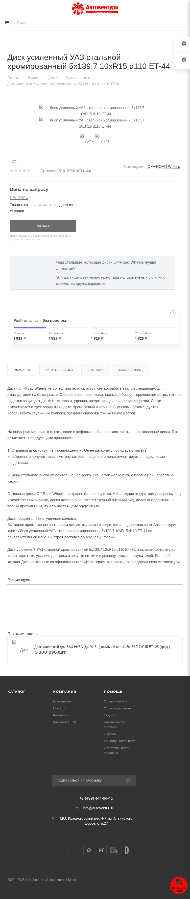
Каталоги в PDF (65, 722)
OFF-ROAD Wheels (163, 166)
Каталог (16, 692)
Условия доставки (117, 708)
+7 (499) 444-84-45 (96, 798)
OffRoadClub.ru (114, 850)
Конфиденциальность (120, 741)
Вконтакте (63, 850)
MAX (88, 850)
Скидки (109, 715)
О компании (62, 701)
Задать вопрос (130, 369)
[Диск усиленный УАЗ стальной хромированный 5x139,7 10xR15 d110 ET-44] (95, 111)
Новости (59, 708)
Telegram (76, 850)
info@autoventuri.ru (98, 808)
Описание (22, 369)
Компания (64, 692)
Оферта (110, 734)
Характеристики (59, 369)
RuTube (101, 850)
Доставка (95, 369)
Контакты (60, 715)
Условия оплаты (116, 701)
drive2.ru (126, 850)
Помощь (113, 692)
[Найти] (179, 23)
